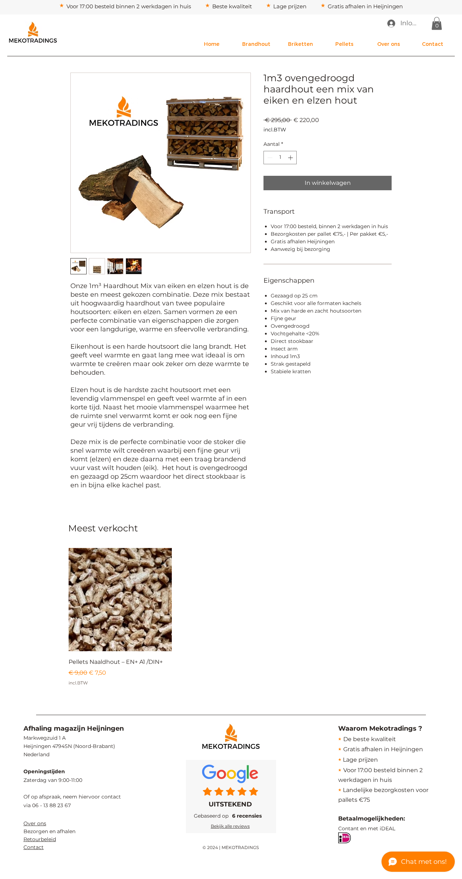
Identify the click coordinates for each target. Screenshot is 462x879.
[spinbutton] (280, 157)
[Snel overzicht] (120, 599)
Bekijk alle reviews (230, 826)
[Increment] (291, 157)
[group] (230, 617)
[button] (436, 23)
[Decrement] (269, 157)
